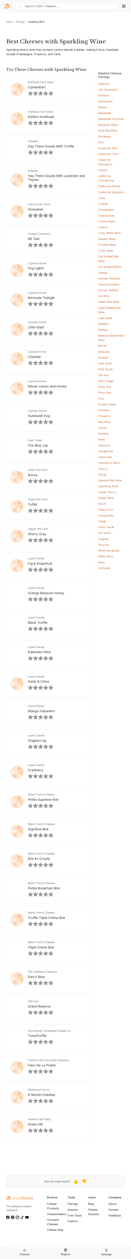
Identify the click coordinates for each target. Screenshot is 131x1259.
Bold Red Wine (107, 130)
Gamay (102, 272)
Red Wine (104, 422)
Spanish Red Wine (110, 480)
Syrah (102, 503)
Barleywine (105, 101)
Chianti (102, 227)
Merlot (102, 346)
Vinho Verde (106, 527)
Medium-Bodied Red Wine (111, 338)
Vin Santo (104, 533)
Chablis (103, 204)
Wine (101, 562)
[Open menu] (124, 6)
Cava (101, 198)
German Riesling (108, 278)
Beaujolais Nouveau (111, 119)
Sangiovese (105, 451)
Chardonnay (106, 215)
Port (101, 398)
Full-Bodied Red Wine (108, 259)
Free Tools (75, 1215)
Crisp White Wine (109, 233)
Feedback (114, 1215)
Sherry (102, 468)
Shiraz (102, 474)
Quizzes (73, 1209)
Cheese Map (55, 1230)
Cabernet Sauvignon (105, 162)
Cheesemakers (56, 1214)
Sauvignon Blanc (109, 463)
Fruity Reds (105, 250)
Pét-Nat (103, 375)
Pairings (20, 21)
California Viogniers (111, 192)
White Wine (105, 556)
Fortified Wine (107, 245)
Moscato (104, 352)
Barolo (102, 107)
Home (9, 21)
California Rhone (109, 186)
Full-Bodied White (109, 267)
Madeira (103, 324)
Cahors (103, 170)
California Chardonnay (106, 178)
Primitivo (104, 410)
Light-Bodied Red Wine (109, 310)
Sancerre (104, 445)
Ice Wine (104, 296)
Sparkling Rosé (108, 486)
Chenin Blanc (107, 221)
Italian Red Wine (108, 302)
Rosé (101, 439)
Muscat (103, 357)
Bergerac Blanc (108, 124)
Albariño (103, 84)
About (112, 1204)
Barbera (103, 95)
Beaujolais (104, 113)
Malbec (103, 330)
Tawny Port (106, 509)
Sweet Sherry (107, 492)
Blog (91, 1204)
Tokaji (102, 521)
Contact (113, 1209)
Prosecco (104, 416)
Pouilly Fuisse (107, 404)
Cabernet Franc (108, 154)
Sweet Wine (106, 498)
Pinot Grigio (106, 381)
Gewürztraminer (109, 284)
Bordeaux (104, 136)
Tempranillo (106, 515)
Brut (101, 142)
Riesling (103, 433)
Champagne (106, 209)
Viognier (103, 539)
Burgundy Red (107, 148)
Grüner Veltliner (108, 290)
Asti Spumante (108, 89)
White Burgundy (109, 550)
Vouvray (103, 544)
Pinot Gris (104, 387)
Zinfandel (104, 568)
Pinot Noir (105, 392)
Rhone (102, 428)
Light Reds (105, 318)
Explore (73, 1221)
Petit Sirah (105, 363)
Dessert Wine (107, 239)
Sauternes (105, 457)
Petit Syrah (105, 369)
